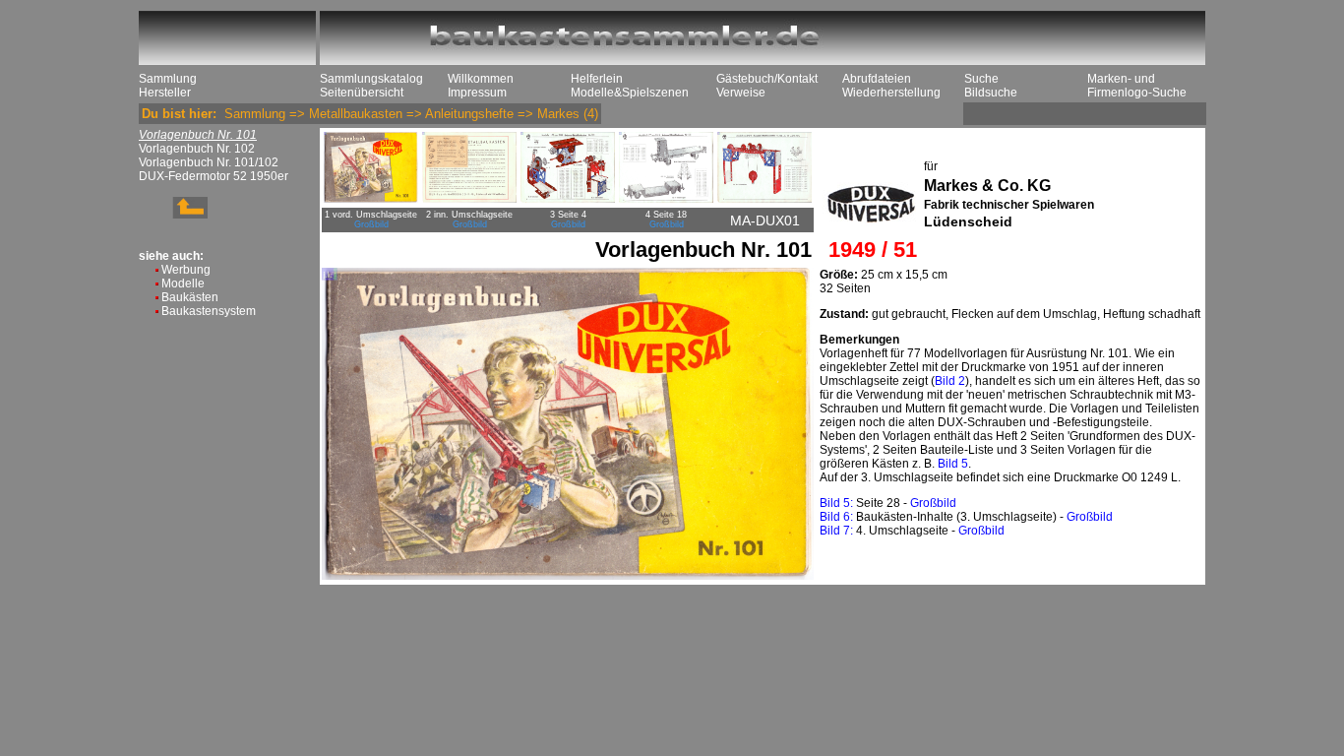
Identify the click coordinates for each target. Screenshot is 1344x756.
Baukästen (189, 297)
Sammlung (168, 79)
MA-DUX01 (765, 220)
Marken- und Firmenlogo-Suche (1137, 85)
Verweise (740, 92)
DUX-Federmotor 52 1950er (213, 176)
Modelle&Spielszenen (630, 92)
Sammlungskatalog (371, 79)
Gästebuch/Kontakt (767, 79)
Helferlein (597, 79)
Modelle (183, 283)
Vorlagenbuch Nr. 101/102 (208, 162)
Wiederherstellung (891, 92)
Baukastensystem (208, 311)
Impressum (477, 92)
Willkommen (481, 79)
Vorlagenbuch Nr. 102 (197, 149)
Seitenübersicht (361, 92)
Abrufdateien (876, 79)
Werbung (186, 270)
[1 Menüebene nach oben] (173, 214)
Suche (981, 79)
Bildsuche (990, 92)
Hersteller (165, 92)
